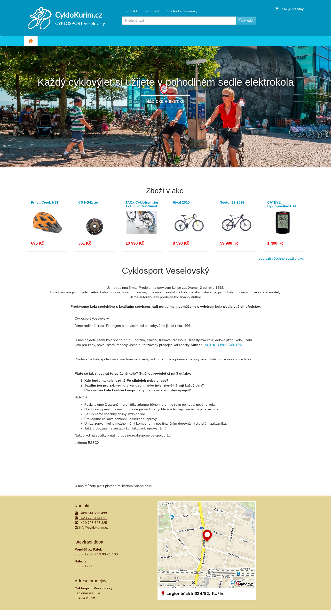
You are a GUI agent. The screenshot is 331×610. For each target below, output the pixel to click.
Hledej (248, 20)
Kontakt (131, 11)
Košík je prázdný (291, 9)
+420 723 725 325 (93, 523)
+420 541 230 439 (92, 513)
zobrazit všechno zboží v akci (281, 258)
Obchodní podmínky (182, 11)
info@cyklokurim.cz (94, 527)
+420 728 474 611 (93, 518)
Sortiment (151, 11)
